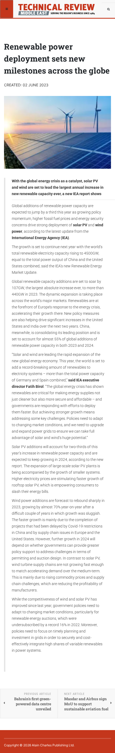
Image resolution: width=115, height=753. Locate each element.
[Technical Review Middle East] (33, 6)
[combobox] (108, 9)
